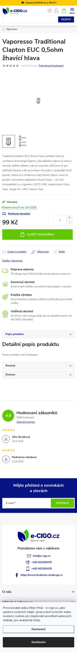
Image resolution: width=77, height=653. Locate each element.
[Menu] (72, 11)
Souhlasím (38, 642)
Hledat (66, 19)
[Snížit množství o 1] (69, 222)
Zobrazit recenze (25, 422)
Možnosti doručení (19, 213)
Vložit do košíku (41, 234)
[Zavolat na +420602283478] (49, 10)
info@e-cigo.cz (41, 556)
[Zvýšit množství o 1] (69, 217)
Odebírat (62, 503)
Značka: (12, 260)
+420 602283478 (41, 562)
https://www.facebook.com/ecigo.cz (42, 575)
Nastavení (38, 629)
